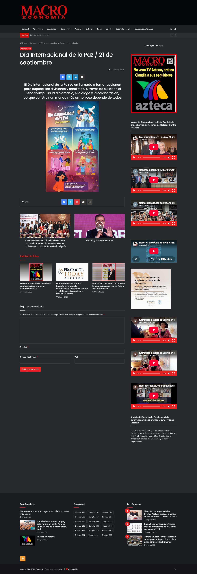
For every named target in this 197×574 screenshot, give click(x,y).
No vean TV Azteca (46, 536)
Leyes (99, 29)
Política (78, 29)
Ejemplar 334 (107, 517)
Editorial (25, 29)
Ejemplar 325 (80, 517)
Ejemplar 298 (80, 512)
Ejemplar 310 (93, 512)
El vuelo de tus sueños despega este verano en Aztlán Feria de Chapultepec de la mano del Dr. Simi (52, 525)
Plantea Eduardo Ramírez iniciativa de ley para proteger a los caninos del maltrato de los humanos (160, 539)
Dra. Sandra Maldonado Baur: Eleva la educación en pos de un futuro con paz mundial (108, 286)
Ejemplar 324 (107, 512)
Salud (108, 29)
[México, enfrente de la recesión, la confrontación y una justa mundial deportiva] (36, 272)
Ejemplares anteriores (144, 29)
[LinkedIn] (75, 77)
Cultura (89, 29)
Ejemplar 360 (107, 531)
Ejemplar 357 (80, 531)
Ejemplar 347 (80, 521)
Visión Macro (37, 29)
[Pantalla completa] (173, 157)
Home (24, 43)
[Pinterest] (77, 202)
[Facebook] (62, 77)
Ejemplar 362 (93, 535)
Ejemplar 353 (80, 526)
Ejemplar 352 (107, 521)
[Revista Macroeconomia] (44, 12)
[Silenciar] (169, 157)
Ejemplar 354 (94, 526)
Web (76, 357)
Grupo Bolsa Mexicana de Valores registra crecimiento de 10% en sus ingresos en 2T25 (160, 527)
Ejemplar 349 (94, 521)
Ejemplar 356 (107, 526)
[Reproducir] (134, 157)
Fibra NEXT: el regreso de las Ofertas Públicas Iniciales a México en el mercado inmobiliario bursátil (160, 514)
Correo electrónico (29, 357)
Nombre (24, 347)
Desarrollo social (122, 29)
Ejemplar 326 (93, 517)
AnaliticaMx (73, 569)
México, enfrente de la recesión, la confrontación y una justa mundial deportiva (36, 286)
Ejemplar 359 (93, 531)
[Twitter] (69, 77)
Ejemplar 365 (107, 535)
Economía (65, 29)
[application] (154, 147)
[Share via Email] (82, 77)
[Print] (89, 202)
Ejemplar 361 (80, 535)
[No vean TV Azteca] (27, 541)
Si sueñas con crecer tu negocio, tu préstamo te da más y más (44, 512)
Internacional (34, 43)
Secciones (51, 29)
